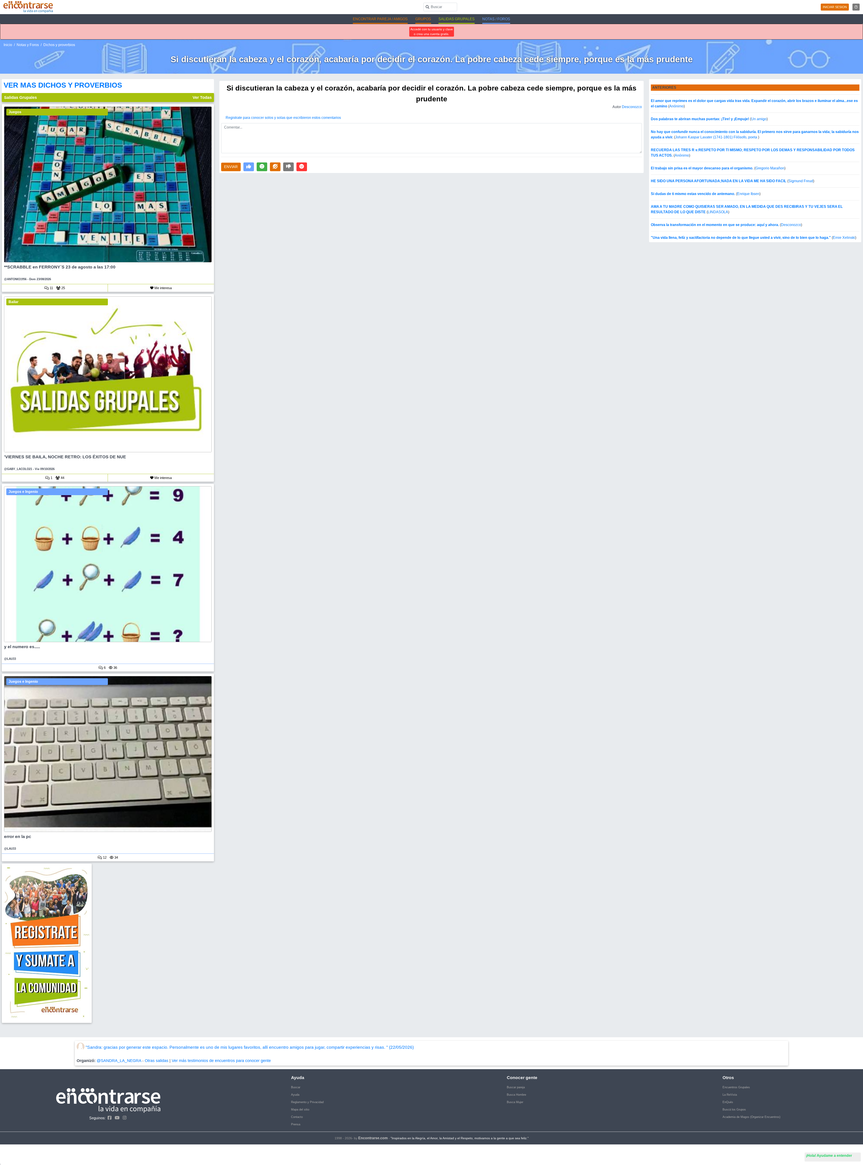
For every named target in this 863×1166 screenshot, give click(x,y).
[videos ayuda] (856, 7)
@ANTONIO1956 (15, 279)
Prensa (295, 1124)
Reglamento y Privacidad (307, 1102)
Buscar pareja (516, 1087)
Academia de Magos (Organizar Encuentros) (751, 1117)
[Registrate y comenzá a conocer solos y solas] (108, 943)
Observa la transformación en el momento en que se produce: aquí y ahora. (715, 225)
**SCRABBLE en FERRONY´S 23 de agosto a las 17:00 (60, 267)
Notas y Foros (28, 45)
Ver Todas (202, 97)
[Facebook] (108, 1117)
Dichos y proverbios (59, 45)
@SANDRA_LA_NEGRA (119, 1060)
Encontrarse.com (373, 1138)
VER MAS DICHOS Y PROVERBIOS (63, 85)
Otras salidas (156, 1060)
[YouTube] (116, 1117)
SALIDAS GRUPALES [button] (456, 19)
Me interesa (162, 288)
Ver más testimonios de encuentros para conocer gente (221, 1060)
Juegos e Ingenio (23, 492)
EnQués (728, 1102)
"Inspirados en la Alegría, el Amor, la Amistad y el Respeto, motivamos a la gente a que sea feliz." (460, 1138)
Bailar (13, 302)
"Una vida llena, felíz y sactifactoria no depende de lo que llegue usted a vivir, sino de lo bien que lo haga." (741, 237)
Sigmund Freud (800, 181)
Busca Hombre (516, 1094)
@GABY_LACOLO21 (18, 469)
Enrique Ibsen (748, 194)
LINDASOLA (718, 212)
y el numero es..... (22, 646)
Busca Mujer (515, 1102)
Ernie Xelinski (844, 237)
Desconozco (632, 107)
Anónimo (676, 106)
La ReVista (730, 1094)
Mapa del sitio (300, 1109)
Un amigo (759, 119)
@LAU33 (10, 659)
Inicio (8, 45)
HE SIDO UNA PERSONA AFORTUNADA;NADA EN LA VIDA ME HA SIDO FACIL (718, 181)
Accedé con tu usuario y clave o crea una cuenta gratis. (431, 31)
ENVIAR (231, 167)
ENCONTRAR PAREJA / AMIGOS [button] (380, 19)
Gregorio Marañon (769, 168)
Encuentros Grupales (736, 1087)
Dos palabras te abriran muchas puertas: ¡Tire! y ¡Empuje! (700, 119)
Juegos (15, 112)
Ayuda (295, 1094)
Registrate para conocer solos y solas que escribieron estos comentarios (283, 118)
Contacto (297, 1117)
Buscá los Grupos (734, 1109)
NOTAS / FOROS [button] (496, 19)
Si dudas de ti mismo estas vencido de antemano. (693, 194)
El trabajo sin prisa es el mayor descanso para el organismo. (702, 168)
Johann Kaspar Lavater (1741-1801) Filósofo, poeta (716, 137)
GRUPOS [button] (423, 19)
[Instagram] (123, 1117)
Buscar (295, 1087)
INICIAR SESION (835, 7)
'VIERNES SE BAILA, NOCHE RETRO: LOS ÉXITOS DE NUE (65, 456)
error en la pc (17, 836)
